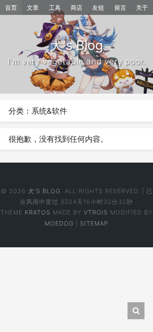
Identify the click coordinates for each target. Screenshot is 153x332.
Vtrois (96, 212)
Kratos (38, 212)
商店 (76, 7)
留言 (120, 7)
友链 (98, 7)
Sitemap (94, 223)
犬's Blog (44, 191)
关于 (142, 7)
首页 (11, 7)
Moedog (59, 223)
